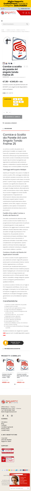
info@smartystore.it (10, 412)
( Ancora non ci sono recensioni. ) (17, 77)
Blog (2, 424)
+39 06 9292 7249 (9, 410)
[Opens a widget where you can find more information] (19, 481)
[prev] (24, 66)
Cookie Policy (5, 430)
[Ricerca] (27, 24)
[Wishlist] (23, 13)
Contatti (3, 425)
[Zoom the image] (9, 400)
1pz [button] (15, 99)
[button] (4, 49)
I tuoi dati (4, 438)
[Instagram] (12, 416)
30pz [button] (21, 101)
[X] (8, 416)
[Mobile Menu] (2, 21)
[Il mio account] (26, 13)
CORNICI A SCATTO (5, 372)
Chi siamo (4, 422)
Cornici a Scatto (13, 372)
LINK (4, 333)
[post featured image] (8, 365)
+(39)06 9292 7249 (25, 8)
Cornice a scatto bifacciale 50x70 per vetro (23, 375)
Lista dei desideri (6, 440)
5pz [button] (20, 99)
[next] (27, 66)
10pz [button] (15, 101)
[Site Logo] (10, 12)
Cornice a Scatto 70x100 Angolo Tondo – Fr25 (7, 375)
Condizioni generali (7, 427)
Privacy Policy (5, 428)
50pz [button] (15, 104)
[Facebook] (3, 416)
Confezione (7, 99)
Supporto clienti (6, 441)
